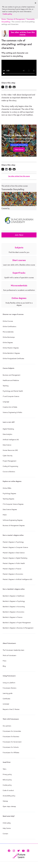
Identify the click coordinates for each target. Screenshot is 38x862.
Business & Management (16, 19)
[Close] (35, 3)
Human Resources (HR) (10, 450)
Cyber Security (7, 456)
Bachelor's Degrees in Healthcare (13, 596)
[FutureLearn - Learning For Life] (19, 855)
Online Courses (8, 321)
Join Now (19, 235)
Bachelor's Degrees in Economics (13, 612)
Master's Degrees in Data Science (13, 553)
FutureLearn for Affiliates (11, 752)
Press (4, 661)
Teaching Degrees (8, 499)
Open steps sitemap (9, 806)
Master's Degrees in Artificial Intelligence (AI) (17, 579)
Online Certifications (9, 326)
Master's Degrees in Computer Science (15, 547)
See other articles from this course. (23, 33)
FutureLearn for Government (12, 742)
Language (6, 402)
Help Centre (7, 828)
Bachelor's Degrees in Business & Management (18, 628)
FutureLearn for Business (11, 736)
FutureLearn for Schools (11, 747)
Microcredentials (8, 332)
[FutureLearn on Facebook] (9, 850)
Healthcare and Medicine (11, 380)
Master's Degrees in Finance (12, 569)
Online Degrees (8, 342)
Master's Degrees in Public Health (14, 563)
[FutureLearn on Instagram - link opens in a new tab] (13, 850)
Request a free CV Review (11, 709)
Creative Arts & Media (10, 407)
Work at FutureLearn (9, 655)
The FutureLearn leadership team (13, 650)
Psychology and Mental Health (13, 391)
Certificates (6, 699)
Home (3, 19)
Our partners (7, 726)
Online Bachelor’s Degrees (11, 353)
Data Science (7, 445)
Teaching (5, 386)
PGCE (5, 515)
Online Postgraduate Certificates (13, 358)
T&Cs (4, 769)
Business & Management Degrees (14, 525)
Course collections (9, 472)
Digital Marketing (8, 429)
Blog (4, 666)
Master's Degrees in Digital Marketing (15, 558)
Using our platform (9, 683)
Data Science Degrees (10, 509)
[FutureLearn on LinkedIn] (28, 850)
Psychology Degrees (9, 493)
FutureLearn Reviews (9, 688)
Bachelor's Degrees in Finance (12, 617)
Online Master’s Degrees (11, 348)
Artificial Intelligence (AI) (11, 440)
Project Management (9, 461)
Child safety (7, 823)
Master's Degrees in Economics (13, 574)
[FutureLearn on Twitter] (18, 850)
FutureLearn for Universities (12, 731)
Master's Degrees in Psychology (13, 542)
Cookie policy (7, 785)
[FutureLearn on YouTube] (23, 850)
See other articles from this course (19, 176)
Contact (5, 834)
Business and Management (11, 375)
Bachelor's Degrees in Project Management (17, 623)
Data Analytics (7, 434)
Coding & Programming (10, 466)
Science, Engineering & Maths (12, 412)
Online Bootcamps (9, 337)
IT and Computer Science (11, 396)
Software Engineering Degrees (13, 520)
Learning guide (7, 693)
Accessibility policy (9, 796)
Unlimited (6, 704)
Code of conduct (8, 790)
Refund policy (7, 780)
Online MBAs (7, 488)
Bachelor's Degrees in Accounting (14, 607)
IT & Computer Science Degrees (13, 504)
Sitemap (5, 801)
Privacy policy (7, 774)
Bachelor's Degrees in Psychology (14, 601)
